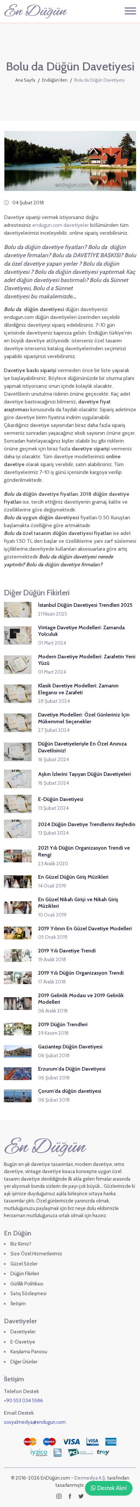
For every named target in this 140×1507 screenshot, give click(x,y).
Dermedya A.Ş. (90, 1478)
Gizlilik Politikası (26, 1284)
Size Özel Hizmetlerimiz (36, 1254)
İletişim (18, 1304)
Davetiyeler (22, 1332)
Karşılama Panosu (28, 1352)
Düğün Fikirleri (24, 1274)
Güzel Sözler (23, 1264)
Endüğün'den (54, 80)
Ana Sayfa (25, 80)
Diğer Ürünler (23, 1362)
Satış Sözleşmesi (28, 1293)
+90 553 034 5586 (23, 1401)
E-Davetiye (22, 1342)
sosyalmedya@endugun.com (35, 1422)
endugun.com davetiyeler (60, 225)
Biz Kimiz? (20, 1244)
